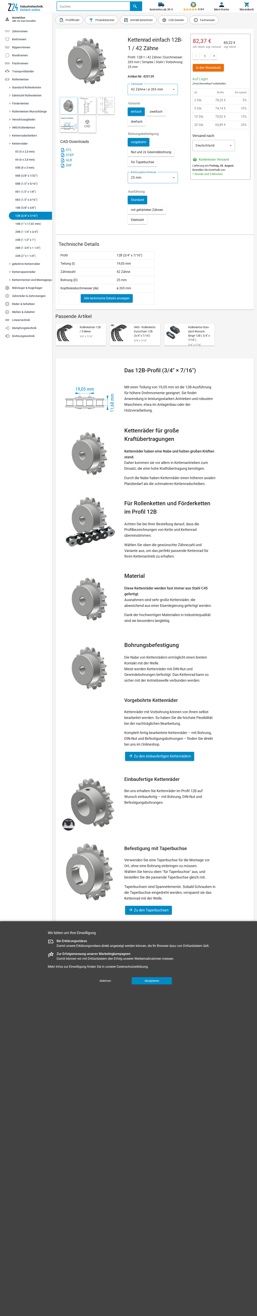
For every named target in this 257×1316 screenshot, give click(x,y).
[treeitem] (29, 39)
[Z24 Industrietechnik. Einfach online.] (26, 6)
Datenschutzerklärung (132, 966)
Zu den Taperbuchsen (151, 910)
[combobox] (153, 89)
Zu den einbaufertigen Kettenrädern (162, 756)
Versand (216, 46)
